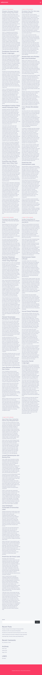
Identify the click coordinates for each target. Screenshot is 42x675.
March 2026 (4, 648)
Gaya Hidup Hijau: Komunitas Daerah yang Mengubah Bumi (10, 419)
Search (3, 619)
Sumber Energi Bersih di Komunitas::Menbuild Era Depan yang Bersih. (30, 220)
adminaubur (11, 9)
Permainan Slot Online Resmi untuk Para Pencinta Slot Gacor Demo (10, 220)
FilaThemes (28, 670)
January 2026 (4, 650)
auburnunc (4, 2)
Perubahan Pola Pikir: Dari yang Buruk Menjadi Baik (30, 11)
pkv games (4, 658)
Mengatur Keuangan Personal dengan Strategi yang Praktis (10, 11)
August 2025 (4, 652)
